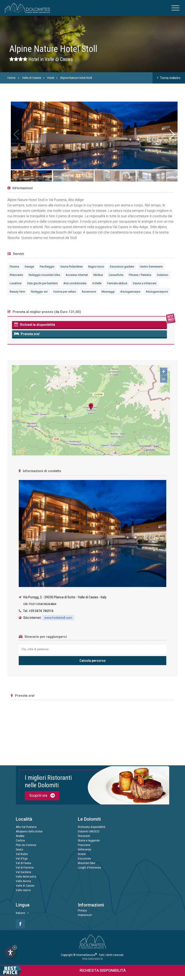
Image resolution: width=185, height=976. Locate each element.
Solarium (162, 275)
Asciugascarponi (157, 291)
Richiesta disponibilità (91, 827)
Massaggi (108, 291)
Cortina (20, 840)
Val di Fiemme (25, 867)
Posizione (84, 845)
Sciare (82, 854)
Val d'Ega (22, 858)
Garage (29, 266)
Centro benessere (151, 266)
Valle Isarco (23, 890)
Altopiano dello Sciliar (29, 831)
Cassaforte (116, 275)
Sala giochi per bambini (42, 283)
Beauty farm (17, 291)
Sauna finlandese (71, 266)
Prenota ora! (30, 334)
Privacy (82, 910)
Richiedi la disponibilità (37, 324)
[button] (171, 134)
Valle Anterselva (26, 876)
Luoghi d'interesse (89, 867)
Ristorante (16, 275)
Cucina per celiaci (64, 291)
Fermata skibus (117, 283)
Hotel (50, 77)
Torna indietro (170, 78)
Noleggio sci (39, 291)
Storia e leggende (89, 840)
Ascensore (89, 291)
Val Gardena (23, 872)
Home (11, 77)
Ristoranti (84, 836)
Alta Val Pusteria (26, 827)
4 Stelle (97, 283)
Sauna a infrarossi (144, 283)
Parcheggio (47, 266)
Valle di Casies (31, 77)
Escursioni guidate (122, 266)
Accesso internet (77, 275)
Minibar (98, 275)
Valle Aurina (23, 881)
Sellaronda (84, 849)
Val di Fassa (23, 863)
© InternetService (85, 955)
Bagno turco (96, 266)
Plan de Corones (26, 845)
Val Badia (22, 854)
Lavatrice (15, 283)
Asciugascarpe (130, 291)
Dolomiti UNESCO (88, 831)
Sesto (19, 849)
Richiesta (103, 970)
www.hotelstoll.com (58, 618)
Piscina (14, 266)
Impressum (85, 915)
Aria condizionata (74, 283)
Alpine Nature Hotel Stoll (76, 77)
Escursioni (84, 858)
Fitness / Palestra (140, 275)
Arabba (20, 836)
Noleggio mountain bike (44, 275)
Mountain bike (86, 863)
